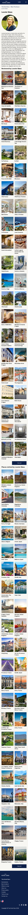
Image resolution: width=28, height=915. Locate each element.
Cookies (3, 892)
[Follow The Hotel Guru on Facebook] (21, 905)
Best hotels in (5, 884)
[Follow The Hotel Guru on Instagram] (23, 905)
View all (19, 463)
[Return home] (6, 2)
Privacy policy (5, 890)
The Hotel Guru (5, 879)
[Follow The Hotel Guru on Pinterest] (26, 905)
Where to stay (5, 886)
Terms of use (4, 894)
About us (3, 888)
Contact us (4, 896)
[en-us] (2, 901)
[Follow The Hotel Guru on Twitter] (19, 905)
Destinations (4, 882)
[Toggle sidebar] (26, 2)
